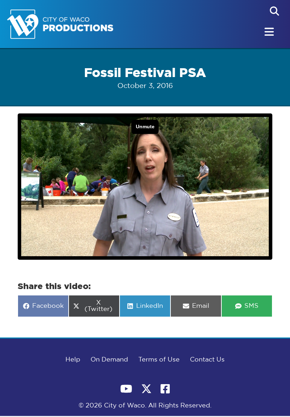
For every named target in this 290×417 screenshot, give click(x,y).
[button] (274, 11)
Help (72, 360)
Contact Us (207, 360)
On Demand (109, 360)
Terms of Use (159, 360)
